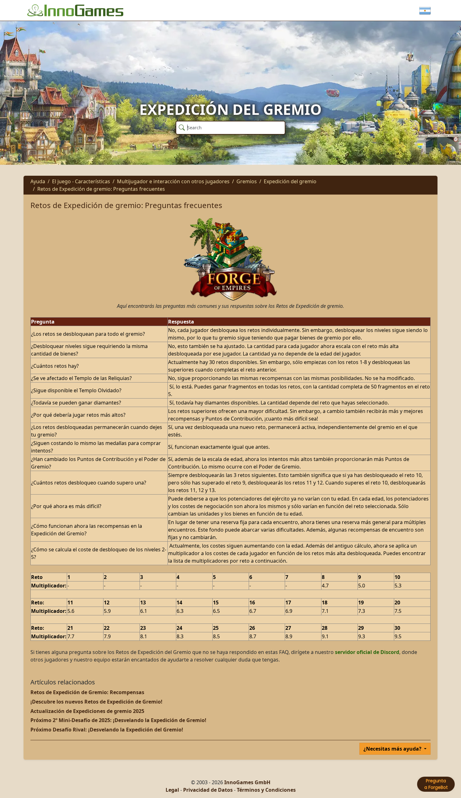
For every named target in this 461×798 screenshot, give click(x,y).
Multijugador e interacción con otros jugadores (173, 181)
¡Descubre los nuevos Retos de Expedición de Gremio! (96, 701)
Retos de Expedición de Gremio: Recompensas (87, 692)
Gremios (246, 181)
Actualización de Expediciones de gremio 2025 (87, 711)
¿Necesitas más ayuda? (393, 748)
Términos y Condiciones (266, 789)
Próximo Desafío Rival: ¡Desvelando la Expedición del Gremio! (106, 729)
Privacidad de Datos (208, 789)
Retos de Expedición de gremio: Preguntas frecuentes (101, 188)
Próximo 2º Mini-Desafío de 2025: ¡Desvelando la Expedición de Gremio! (118, 720)
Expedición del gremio (290, 181)
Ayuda (37, 181)
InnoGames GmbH (247, 782)
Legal (172, 789)
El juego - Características (81, 181)
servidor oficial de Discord (367, 652)
